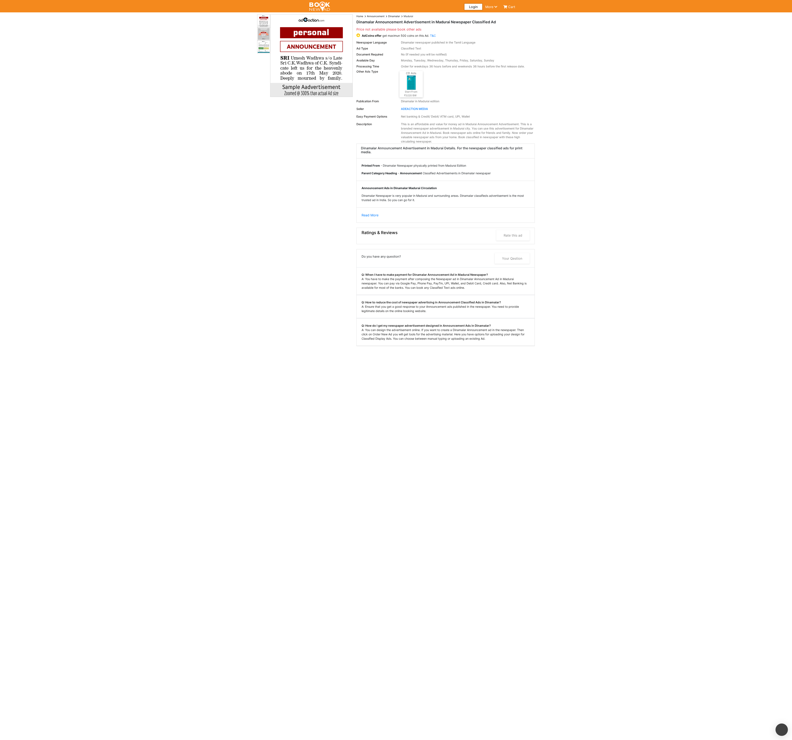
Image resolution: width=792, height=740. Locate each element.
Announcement (375, 16)
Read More (370, 215)
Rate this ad (513, 235)
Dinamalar (394, 16)
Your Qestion (512, 258)
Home (359, 16)
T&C (433, 35)
